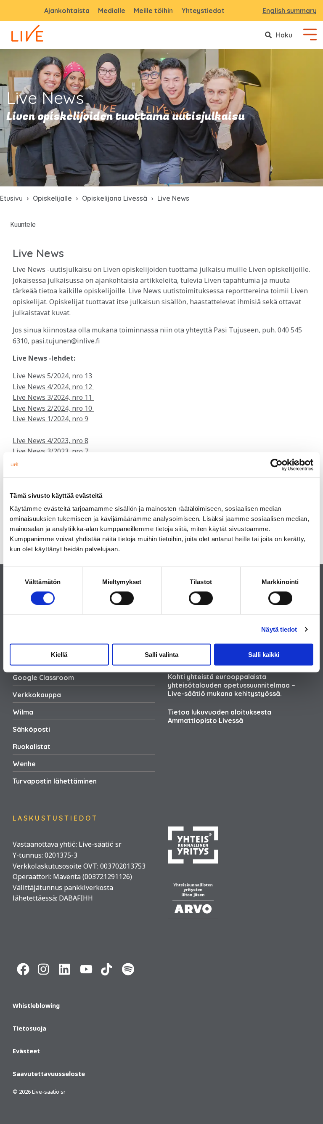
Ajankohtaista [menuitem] (67, 10)
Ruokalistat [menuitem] (31, 746)
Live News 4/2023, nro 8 (50, 440)
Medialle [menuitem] (111, 10)
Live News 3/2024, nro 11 (53, 397)
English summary (289, 10)
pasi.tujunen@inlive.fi (64, 340)
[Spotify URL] (128, 968)
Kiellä (59, 654)
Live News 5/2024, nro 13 (52, 375)
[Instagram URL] (44, 968)
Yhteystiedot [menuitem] (203, 10)
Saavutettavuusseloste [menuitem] (49, 1074)
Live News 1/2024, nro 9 (50, 418)
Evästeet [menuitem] (26, 1051)
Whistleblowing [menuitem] (36, 1006)
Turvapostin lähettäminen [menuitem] (55, 781)
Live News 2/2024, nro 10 (53, 408)
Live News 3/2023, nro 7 (50, 451)
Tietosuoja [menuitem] (29, 1028)
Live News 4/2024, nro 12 (53, 386)
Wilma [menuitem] (23, 712)
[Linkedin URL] (65, 968)
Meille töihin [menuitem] (153, 10)
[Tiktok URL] (107, 968)
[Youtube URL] (86, 968)
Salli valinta (161, 654)
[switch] (122, 598)
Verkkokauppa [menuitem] (37, 695)
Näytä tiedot (279, 628)
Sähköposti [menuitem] (31, 729)
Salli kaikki (263, 654)
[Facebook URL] (23, 968)
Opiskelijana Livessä (114, 198)
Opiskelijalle (52, 198)
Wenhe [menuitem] (24, 764)
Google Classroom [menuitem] (43, 677)
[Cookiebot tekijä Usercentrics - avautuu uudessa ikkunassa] (276, 464)
